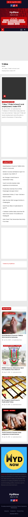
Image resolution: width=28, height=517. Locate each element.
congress (17, 24)
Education (6, 345)
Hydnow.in (4, 474)
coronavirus (11, 24)
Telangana (21, 20)
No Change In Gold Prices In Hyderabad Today (11, 401)
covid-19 (4, 22)
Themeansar (14, 507)
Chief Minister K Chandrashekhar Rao (16, 22)
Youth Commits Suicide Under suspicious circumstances (11, 433)
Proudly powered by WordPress (9, 506)
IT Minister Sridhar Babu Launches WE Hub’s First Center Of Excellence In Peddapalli (13, 214)
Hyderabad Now (16, 109)
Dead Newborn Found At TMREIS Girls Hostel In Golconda (12, 336)
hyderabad (6, 20)
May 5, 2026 (7, 372)
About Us (6, 511)
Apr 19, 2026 (7, 404)
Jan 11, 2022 (7, 109)
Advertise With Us (14, 513)
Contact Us (13, 511)
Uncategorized (7, 378)
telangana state (13, 20)
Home (3, 66)
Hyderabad (6, 313)
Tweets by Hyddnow (9, 263)
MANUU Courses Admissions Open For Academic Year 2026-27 (13, 369)
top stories (11, 101)
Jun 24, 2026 (7, 340)
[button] (25, 29)
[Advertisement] (14, 46)
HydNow (14, 12)
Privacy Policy (20, 511)
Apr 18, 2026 (7, 437)
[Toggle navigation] (21, 29)
